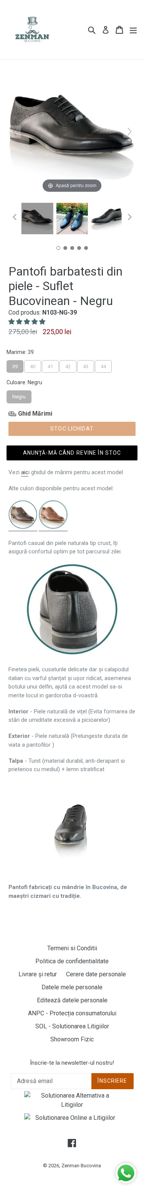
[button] (27, 321)
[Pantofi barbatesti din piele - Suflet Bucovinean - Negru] (37, 218)
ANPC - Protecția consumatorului (72, 1013)
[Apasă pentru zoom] (72, 131)
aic (24, 472)
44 (103, 364)
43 (86, 364)
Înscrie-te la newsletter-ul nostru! (72, 1062)
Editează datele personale (72, 1000)
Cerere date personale (96, 974)
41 (50, 364)
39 (15, 364)
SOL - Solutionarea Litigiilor (72, 1026)
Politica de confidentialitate (72, 961)
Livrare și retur (37, 974)
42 (68, 364)
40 (33, 364)
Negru (19, 395)
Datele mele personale (72, 987)
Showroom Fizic (72, 1039)
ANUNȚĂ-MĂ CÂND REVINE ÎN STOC (72, 453)
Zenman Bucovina (81, 1165)
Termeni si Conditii (72, 948)
